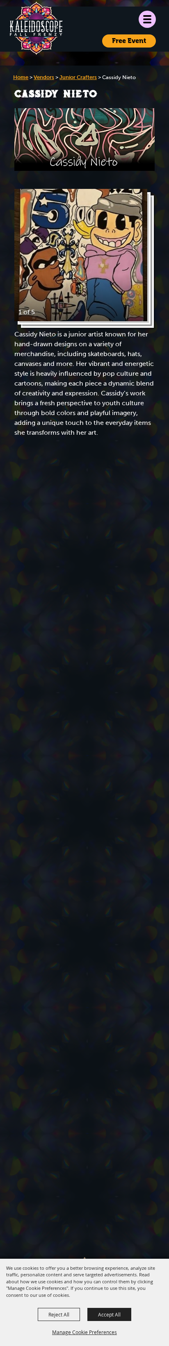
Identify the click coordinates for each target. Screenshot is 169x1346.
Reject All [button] (58, 1314)
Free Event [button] (129, 41)
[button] (147, 19)
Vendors (44, 77)
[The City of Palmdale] (36, 28)
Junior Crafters (78, 77)
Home (20, 77)
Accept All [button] (109, 1314)
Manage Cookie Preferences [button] (84, 1332)
